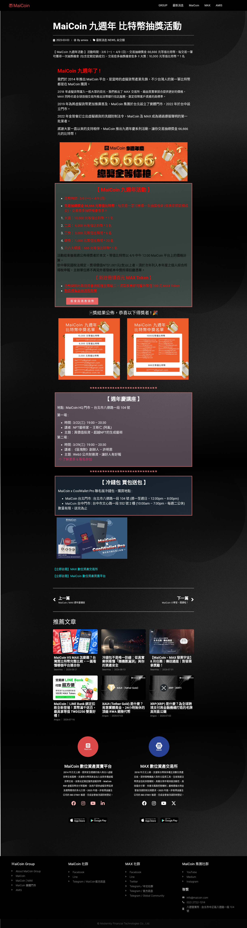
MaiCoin (194, 5)
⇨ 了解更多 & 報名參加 (75, 459)
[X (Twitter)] (173, 803)
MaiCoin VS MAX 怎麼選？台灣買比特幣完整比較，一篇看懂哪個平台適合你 (75, 661)
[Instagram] (83, 803)
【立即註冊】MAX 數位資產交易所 (75, 569)
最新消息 (178, 5)
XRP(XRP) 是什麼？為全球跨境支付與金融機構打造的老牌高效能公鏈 (171, 707)
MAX (207, 5)
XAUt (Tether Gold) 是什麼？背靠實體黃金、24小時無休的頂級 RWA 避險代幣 (123, 707)
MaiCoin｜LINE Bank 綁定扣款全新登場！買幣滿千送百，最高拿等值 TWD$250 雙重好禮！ (75, 709)
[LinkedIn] (103, 803)
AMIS (219, 5)
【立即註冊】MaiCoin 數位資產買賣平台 (79, 576)
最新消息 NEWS (105, 40)
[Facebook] (73, 803)
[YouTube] (92, 803)
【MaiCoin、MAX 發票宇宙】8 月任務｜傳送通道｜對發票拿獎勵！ (171, 661)
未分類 (121, 40)
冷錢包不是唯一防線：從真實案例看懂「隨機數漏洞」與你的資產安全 (123, 661)
